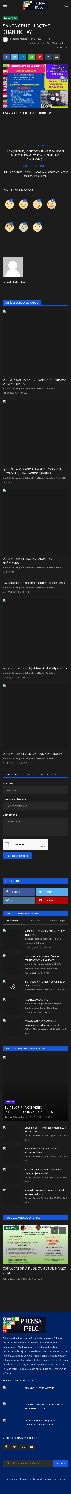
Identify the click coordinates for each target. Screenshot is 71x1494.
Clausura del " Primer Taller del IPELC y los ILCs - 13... (45, 1129)
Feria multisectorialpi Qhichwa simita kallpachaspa (35, 668)
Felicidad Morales (19, 39)
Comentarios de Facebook (40, 774)
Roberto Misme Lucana (36, 1029)
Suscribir (61, 1463)
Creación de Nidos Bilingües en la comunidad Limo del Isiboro (41, 1422)
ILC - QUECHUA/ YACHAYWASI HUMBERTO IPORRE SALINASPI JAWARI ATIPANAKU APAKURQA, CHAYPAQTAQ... (35, 155)
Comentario (10, 814)
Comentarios (13, 774)
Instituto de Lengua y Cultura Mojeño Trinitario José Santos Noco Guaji (43, 966)
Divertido (51, 214)
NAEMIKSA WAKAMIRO (36, 999)
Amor (37, 214)
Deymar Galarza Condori (16, 1117)
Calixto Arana (9, 1279)
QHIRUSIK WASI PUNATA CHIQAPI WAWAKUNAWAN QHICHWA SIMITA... (35, 381)
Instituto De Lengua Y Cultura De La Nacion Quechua (29, 388)
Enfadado (9, 237)
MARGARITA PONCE (34, 989)
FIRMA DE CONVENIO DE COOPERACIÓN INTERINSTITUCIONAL (44, 1406)
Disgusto (23, 214)
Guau (37, 237)
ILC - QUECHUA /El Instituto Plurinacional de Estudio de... (46, 983)
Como (9, 214)
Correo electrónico (14, 799)
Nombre (8, 783)
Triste (23, 237)
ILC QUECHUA (10, 18)
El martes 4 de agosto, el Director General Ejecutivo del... (43, 1171)
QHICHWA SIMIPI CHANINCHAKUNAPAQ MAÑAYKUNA (28, 560)
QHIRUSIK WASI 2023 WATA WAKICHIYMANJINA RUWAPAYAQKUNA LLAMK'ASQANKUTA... (32, 471)
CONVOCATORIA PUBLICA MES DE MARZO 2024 (34, 1270)
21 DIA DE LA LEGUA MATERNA (39, 1388)
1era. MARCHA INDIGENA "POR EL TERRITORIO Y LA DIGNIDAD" (42, 958)
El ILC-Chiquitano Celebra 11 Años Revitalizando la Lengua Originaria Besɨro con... (35, 174)
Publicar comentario (17, 855)
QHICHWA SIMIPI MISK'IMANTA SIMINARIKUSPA (32, 754)
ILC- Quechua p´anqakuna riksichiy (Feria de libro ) (34, 582)
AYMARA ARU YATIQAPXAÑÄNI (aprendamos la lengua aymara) (42, 1023)
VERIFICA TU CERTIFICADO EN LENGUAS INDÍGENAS (45, 932)
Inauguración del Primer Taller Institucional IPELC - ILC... (41, 1150)
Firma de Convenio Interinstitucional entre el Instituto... (44, 1192)
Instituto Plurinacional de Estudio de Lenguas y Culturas (43, 941)
